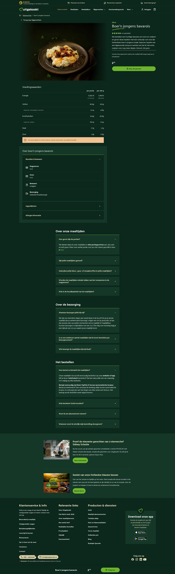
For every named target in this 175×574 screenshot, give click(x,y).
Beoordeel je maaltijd (27, 519)
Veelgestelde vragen (27, 523)
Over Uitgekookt (65, 510)
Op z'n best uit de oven (27, 542)
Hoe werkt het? (64, 522)
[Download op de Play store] (140, 539)
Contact (22, 551)
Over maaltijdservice (66, 518)
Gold (90, 510)
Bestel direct (79, 490)
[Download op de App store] (140, 532)
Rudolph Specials (94, 543)
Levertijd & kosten (26, 533)
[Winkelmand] (154, 9)
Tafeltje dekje (93, 518)
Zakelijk (61, 534)
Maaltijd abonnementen (97, 514)
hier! (62, 249)
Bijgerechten (27, 15)
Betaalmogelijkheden (27, 528)
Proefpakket (63, 530)
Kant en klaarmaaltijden (97, 522)
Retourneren (24, 537)
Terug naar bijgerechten (32, 19)
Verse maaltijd (93, 530)
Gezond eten (93, 526)
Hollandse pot (93, 534)
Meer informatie (80, 460)
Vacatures (23, 546)
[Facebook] (132, 560)
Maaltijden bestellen (66, 526)
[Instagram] (136, 560)
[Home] (28, 9)
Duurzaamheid (64, 539)
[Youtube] (144, 560)
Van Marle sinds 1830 (66, 514)
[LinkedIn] (140, 560)
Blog (89, 539)
